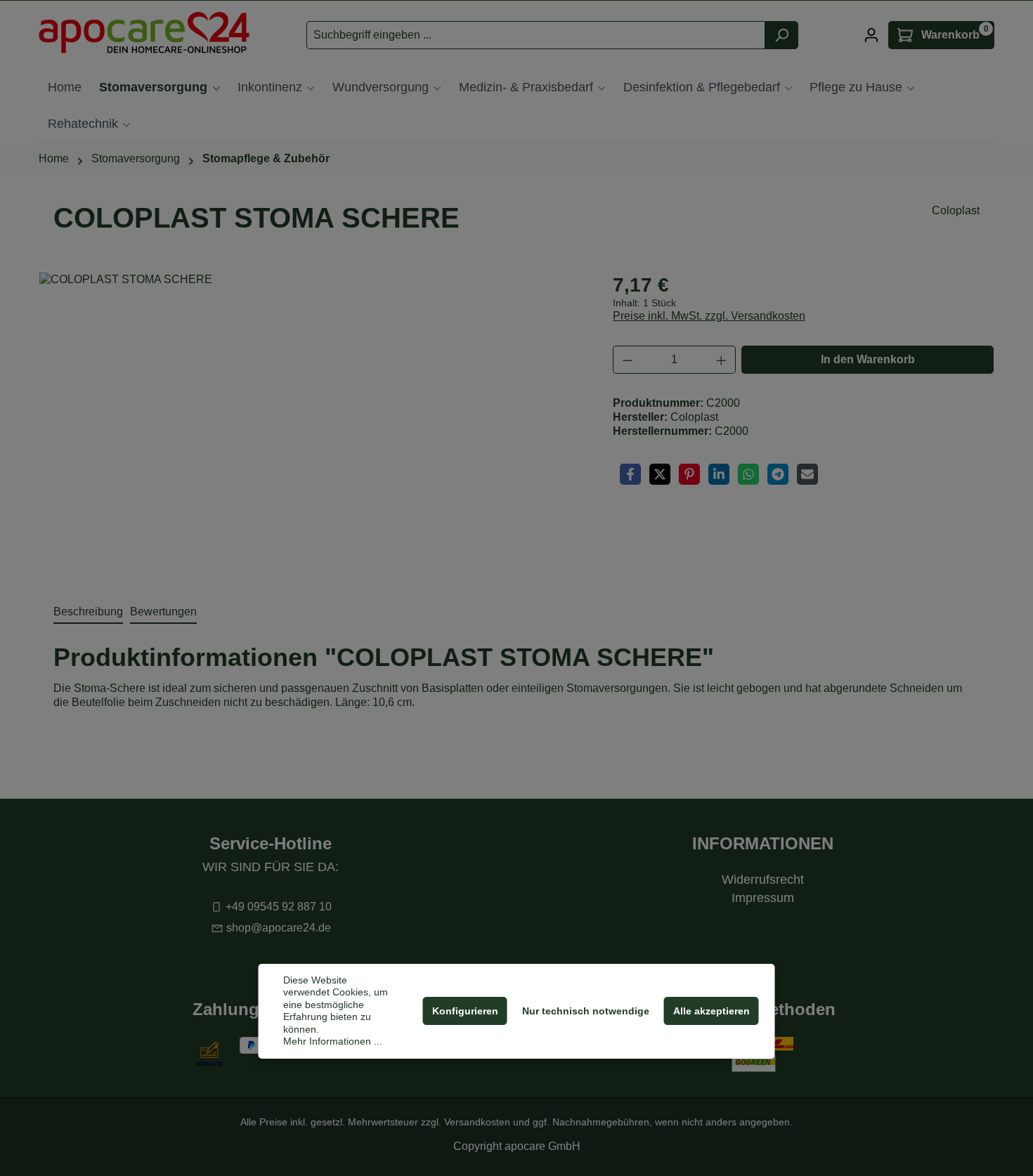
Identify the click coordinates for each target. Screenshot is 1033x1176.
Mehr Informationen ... (332, 1041)
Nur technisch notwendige (585, 1011)
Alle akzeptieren (711, 1011)
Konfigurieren (465, 1011)
